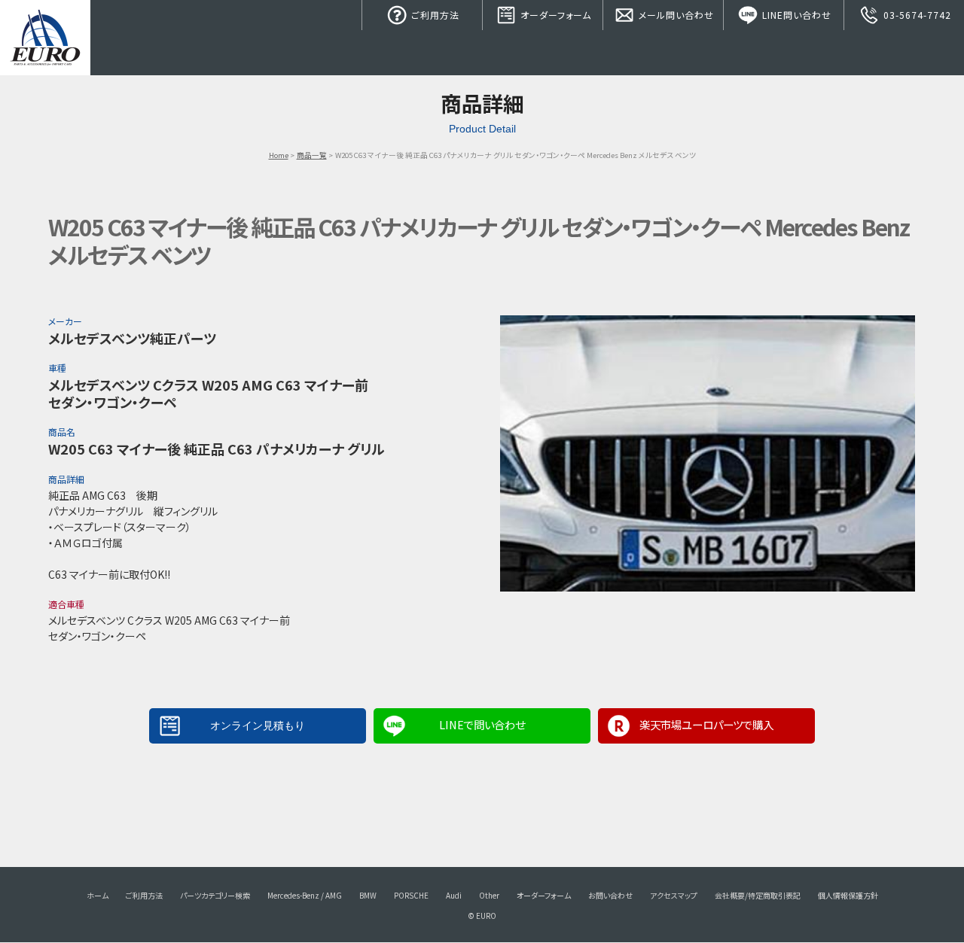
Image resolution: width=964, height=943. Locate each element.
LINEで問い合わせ (482, 724)
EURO (45, 37)
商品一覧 (312, 155)
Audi (454, 895)
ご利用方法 (433, 14)
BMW (368, 895)
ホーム (97, 895)
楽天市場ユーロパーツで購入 (706, 724)
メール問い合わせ (675, 14)
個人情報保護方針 (848, 895)
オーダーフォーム (554, 14)
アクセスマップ (673, 895)
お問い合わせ (610, 895)
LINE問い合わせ (795, 14)
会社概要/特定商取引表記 (758, 895)
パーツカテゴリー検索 (215, 895)
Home (278, 155)
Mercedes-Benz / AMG (304, 895)
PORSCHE (411, 895)
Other (489, 895)
